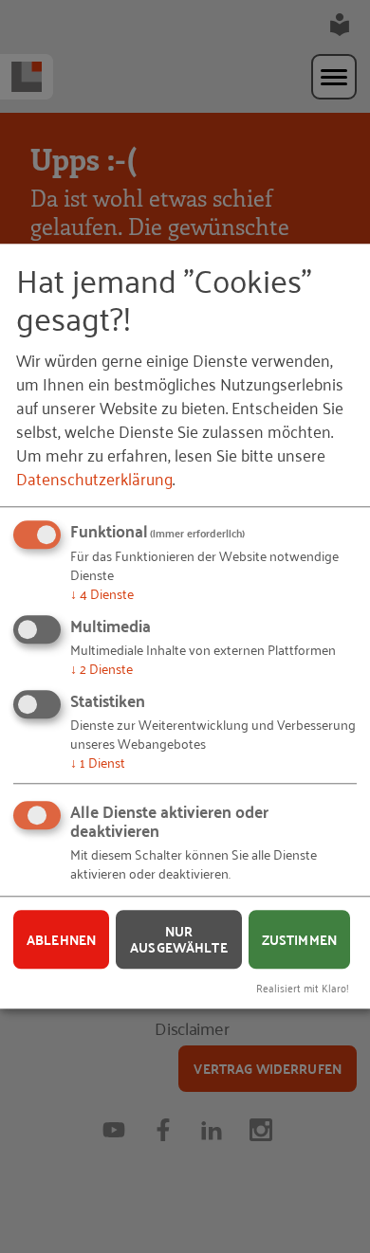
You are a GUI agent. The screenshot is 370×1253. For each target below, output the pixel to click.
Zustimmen (299, 939)
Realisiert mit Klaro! (302, 987)
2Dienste (101, 668)
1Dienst (97, 761)
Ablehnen (61, 939)
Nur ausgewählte (179, 939)
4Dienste (102, 594)
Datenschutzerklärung (94, 478)
